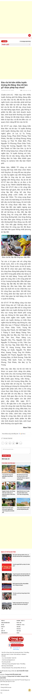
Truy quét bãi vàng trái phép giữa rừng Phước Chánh (7, 476)
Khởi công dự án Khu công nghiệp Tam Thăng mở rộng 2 (20, 584)
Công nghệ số (4, 632)
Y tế (2, 628)
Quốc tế (3, 630)
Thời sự (3, 620)
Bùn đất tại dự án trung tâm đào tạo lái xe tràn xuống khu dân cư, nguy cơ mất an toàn (23, 477)
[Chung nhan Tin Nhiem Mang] (16, 648)
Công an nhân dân (5, 622)
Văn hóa (18, 626)
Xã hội (2, 624)
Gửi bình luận (6, 455)
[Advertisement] (16, 17)
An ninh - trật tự (20, 620)
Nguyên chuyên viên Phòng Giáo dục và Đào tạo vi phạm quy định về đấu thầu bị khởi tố (8, 494)
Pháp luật (5, 44)
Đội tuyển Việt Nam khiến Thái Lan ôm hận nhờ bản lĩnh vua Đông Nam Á (21, 555)
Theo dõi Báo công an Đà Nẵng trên (10, 433)
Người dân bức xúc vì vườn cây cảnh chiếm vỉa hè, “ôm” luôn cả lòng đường (23, 493)
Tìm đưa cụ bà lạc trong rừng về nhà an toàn (21, 594)
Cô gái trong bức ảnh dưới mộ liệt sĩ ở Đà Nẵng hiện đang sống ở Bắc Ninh (21, 574)
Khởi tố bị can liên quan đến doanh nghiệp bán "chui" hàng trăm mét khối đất (8, 510)
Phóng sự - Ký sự (20, 624)
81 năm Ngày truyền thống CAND (21, 41)
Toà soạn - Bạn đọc (7, 438)
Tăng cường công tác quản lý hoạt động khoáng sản (23, 508)
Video (18, 632)
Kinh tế (2, 626)
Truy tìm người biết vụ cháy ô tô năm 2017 (21, 565)
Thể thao (19, 630)
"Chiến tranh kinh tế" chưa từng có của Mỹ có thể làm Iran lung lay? (21, 603)
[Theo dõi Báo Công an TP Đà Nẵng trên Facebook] (16, 645)
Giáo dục (19, 628)
